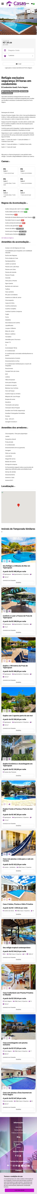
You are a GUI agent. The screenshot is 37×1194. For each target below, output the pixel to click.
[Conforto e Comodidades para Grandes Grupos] (18, 1076)
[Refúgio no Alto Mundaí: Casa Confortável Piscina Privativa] (18, 1027)
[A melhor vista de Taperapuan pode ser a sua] (18, 931)
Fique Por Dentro (18, 1141)
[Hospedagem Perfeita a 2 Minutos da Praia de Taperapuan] (18, 649)
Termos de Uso (18, 1130)
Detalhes (18, 582)
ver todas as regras (7, 238)
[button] (2, 30)
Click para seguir (19, 1190)
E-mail (19, 64)
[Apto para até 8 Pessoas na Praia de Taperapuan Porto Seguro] (18, 600)
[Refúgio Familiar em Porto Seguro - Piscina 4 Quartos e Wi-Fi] (18, 977)
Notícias (18, 1144)
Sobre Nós (18, 1127)
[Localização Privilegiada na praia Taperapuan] (18, 699)
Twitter (18, 1147)
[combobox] (20, 56)
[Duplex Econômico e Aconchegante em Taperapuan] (18, 747)
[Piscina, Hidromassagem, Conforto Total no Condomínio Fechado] (18, 888)
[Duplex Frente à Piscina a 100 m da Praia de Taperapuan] (18, 793)
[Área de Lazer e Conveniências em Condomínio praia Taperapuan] (18, 550)
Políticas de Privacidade (19, 1133)
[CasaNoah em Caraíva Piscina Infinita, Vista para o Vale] (18, 843)
